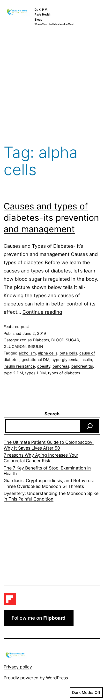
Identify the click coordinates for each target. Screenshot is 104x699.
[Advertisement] (52, 86)
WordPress (57, 677)
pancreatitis (82, 366)
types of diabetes (64, 372)
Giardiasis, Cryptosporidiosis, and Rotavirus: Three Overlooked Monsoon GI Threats (49, 483)
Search (52, 413)
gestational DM (35, 359)
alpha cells (47, 353)
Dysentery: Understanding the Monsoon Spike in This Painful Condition (51, 496)
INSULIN (35, 346)
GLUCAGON (15, 346)
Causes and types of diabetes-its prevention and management (51, 217)
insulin (86, 359)
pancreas (60, 366)
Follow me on (39, 618)
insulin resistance (19, 366)
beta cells (68, 353)
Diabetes (41, 339)
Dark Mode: (82, 692)
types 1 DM (35, 372)
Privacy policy (18, 666)
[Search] (90, 426)
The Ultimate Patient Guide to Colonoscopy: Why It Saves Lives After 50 (49, 445)
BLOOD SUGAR (65, 339)
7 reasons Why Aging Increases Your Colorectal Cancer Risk (41, 457)
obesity (43, 366)
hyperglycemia (65, 359)
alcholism (27, 353)
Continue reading (42, 312)
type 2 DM (13, 372)
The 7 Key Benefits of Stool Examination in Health (47, 470)
